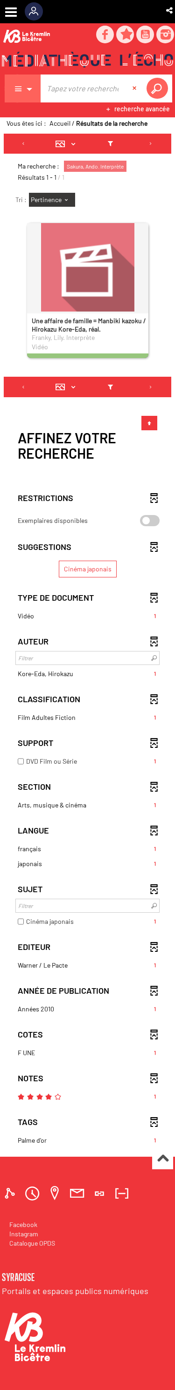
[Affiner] (110, 144)
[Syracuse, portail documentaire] (87, 61)
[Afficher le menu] (11, 12)
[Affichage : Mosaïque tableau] (68, 144)
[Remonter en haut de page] (162, 1159)
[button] (170, 10)
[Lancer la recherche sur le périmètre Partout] (159, 88)
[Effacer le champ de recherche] (135, 88)
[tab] (11, 1193)
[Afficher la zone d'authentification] (37, 11)
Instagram (23, 1234)
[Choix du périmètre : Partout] (23, 88)
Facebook (23, 1224)
